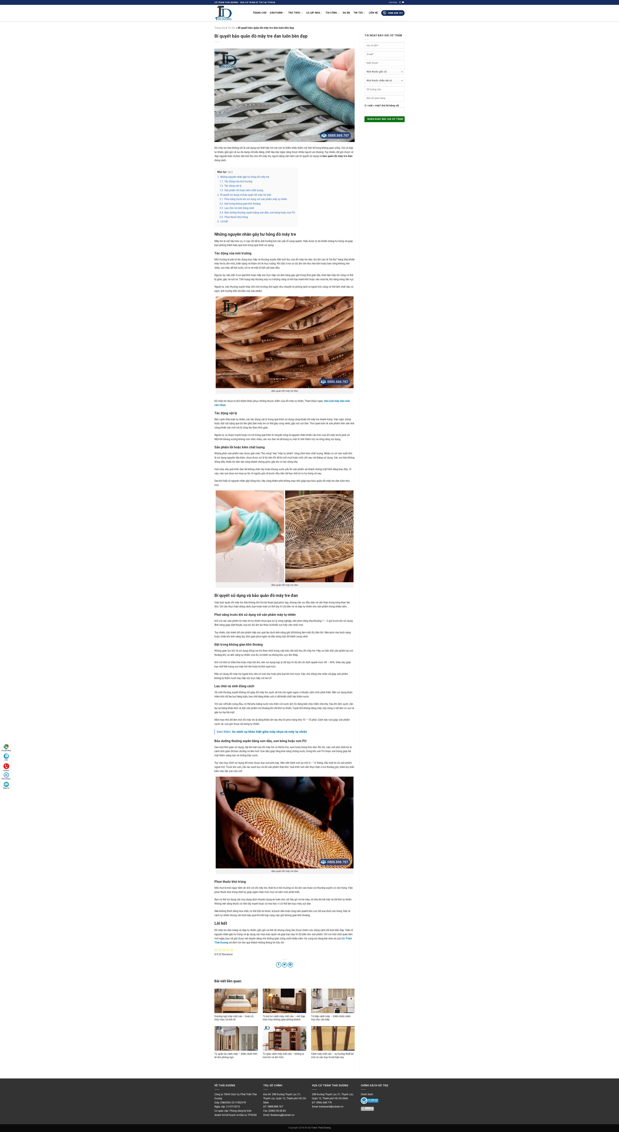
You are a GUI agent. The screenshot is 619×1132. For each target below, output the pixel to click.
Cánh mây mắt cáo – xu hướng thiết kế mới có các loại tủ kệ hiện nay (332, 1055)
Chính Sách (367, 1094)
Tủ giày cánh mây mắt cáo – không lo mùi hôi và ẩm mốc (283, 1055)
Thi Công (331, 12)
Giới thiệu (393, 2)
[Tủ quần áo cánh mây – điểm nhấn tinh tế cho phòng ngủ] (236, 1038)
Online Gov (367, 1100)
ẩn (230, 172)
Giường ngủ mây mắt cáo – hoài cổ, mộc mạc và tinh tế (234, 1018)
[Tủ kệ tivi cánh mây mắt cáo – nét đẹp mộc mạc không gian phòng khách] (284, 1001)
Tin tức (358, 12)
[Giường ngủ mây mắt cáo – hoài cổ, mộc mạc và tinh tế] (236, 1001)
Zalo (6, 760)
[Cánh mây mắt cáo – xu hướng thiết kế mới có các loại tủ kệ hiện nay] (333, 1038)
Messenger (6, 779)
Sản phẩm (276, 12)
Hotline (6, 770)
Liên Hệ (373, 12)
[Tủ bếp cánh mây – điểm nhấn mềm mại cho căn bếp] (333, 1001)
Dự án (346, 12)
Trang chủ (259, 12)
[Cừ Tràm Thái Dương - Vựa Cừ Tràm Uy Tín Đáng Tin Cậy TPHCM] (230, 13)
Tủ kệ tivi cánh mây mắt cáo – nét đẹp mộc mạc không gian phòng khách (284, 1018)
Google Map (6, 750)
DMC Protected (369, 1109)
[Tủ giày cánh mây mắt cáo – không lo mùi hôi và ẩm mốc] (284, 1038)
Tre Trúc (294, 12)
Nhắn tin (6, 788)
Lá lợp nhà (313, 12)
